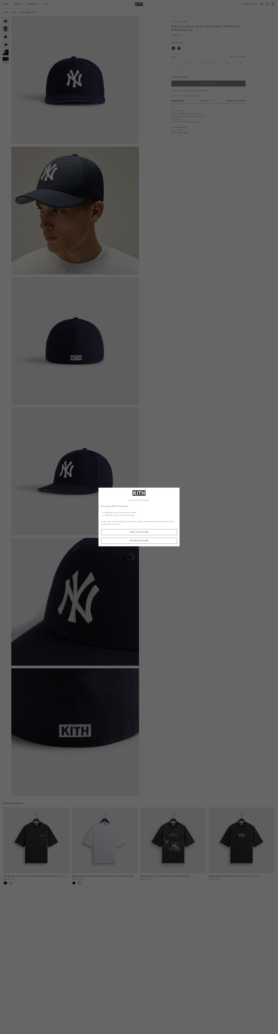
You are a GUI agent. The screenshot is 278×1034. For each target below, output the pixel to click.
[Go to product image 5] (6, 52)
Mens (14, 12)
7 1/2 (215, 62)
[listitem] (189, 115)
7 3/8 (202, 62)
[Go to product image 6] (6, 60)
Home (5, 12)
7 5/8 (227, 62)
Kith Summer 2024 (27, 12)
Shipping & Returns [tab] (236, 101)
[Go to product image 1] (6, 21)
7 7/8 (177, 70)
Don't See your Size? (180, 77)
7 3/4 (240, 62)
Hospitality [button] (250, 4)
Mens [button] (18, 4)
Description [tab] (177, 101)
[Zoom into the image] (75, 80)
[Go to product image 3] (6, 37)
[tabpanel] (208, 120)
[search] (267, 4)
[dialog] (139, 517)
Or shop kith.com (139, 540)
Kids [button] (46, 4)
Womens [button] (32, 4)
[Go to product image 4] (6, 44)
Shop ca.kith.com (139, 532)
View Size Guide (237, 57)
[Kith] (139, 4)
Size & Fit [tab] (204, 101)
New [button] (6, 4)
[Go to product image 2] (6, 29)
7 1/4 (189, 62)
